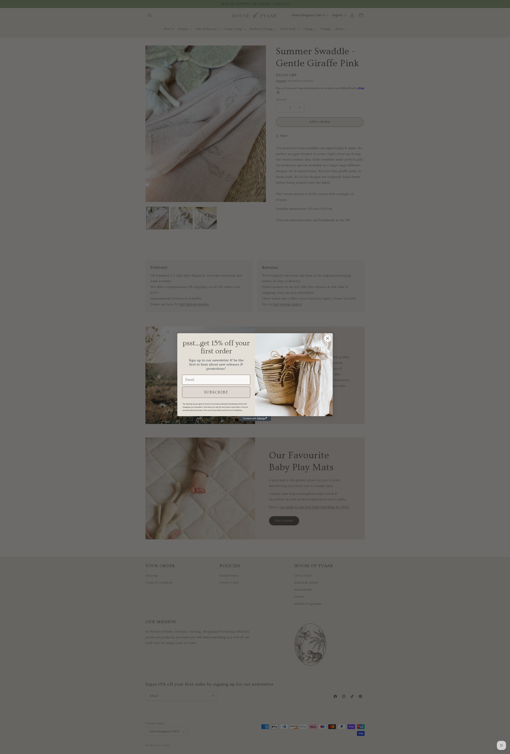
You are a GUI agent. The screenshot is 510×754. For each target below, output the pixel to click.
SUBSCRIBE (216, 392)
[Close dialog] (327, 338)
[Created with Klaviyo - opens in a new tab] (255, 418)
